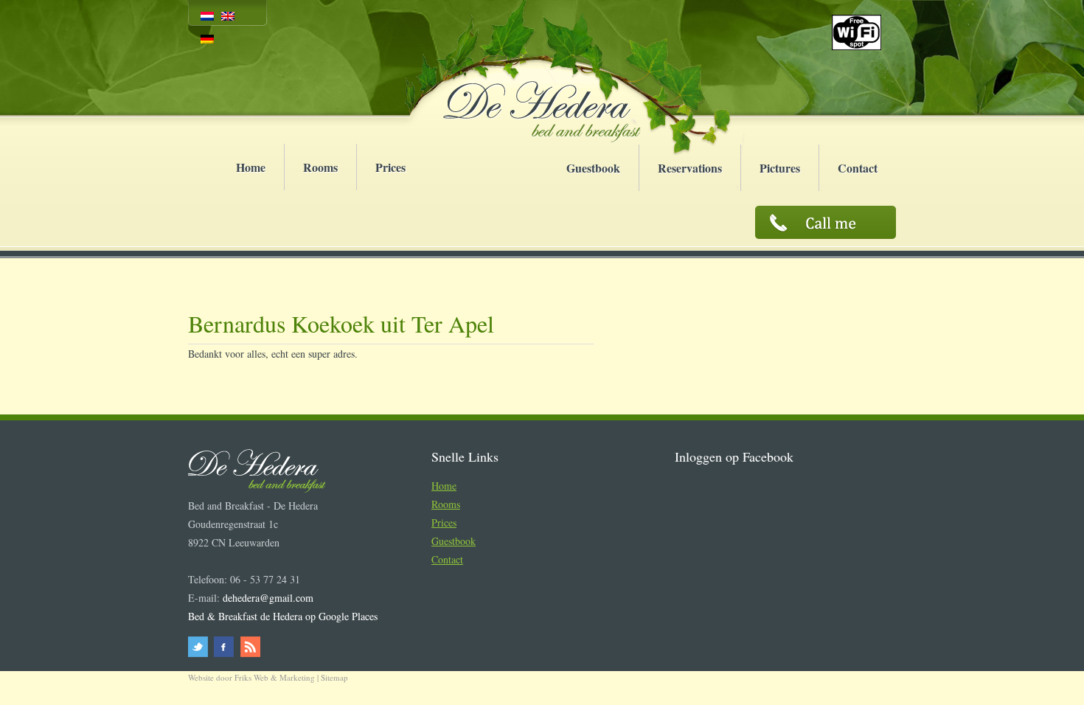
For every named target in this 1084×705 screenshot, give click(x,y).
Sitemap (334, 677)
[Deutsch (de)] (207, 38)
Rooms (320, 167)
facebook (224, 646)
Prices (390, 167)
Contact (858, 167)
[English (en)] (227, 16)
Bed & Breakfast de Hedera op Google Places (283, 616)
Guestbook (593, 167)
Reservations (690, 167)
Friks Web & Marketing (274, 677)
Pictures (780, 167)
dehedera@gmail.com (268, 598)
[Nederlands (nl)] (207, 16)
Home (250, 167)
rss (249, 646)
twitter (200, 646)
